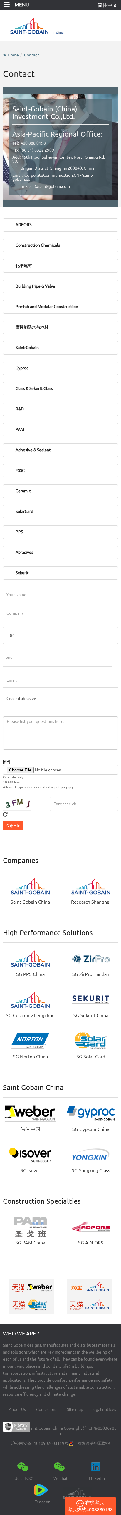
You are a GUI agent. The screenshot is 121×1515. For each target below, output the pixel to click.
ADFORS (23, 224)
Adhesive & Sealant (33, 450)
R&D (20, 409)
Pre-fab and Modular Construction (47, 306)
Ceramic (23, 491)
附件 (7, 761)
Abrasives (24, 552)
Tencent (42, 1501)
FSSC (20, 470)
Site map (75, 1409)
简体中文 (107, 5)
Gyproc (22, 368)
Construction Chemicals (38, 245)
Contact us (46, 1409)
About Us (17, 1409)
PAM (20, 429)
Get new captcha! (5, 814)
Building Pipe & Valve (35, 286)
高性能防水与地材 (32, 327)
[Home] (60, 25)
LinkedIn (97, 1478)
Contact (31, 55)
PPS (19, 531)
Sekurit (22, 572)
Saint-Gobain (27, 347)
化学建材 (24, 265)
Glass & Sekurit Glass (34, 388)
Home (13, 55)
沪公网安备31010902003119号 (39, 1443)
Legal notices (103, 1409)
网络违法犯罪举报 (93, 1443)
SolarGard (24, 511)
